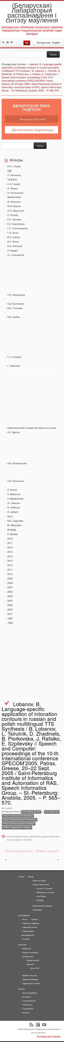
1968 (10, 622)
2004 (10, 600)
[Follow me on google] (8, 42)
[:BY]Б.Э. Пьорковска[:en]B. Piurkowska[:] (19, 819)
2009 (10, 578)
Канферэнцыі (27, 956)
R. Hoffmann (13, 507)
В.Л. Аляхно (13, 237)
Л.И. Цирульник (15, 210)
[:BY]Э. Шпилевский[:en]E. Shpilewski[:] (18, 823)
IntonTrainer (41, 896)
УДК (9, 170)
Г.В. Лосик (12, 232)
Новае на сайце (39, 880)
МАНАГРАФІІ (14, 197)
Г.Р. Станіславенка (17, 228)
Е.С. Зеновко (14, 219)
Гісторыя (26, 939)
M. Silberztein (14, 525)
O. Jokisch (12, 512)
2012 (10, 565)
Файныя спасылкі (29, 975)
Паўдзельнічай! (32, 960)
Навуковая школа (29, 927)
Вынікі (30, 876)
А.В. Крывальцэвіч (17, 463)
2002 (10, 609)
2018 (10, 538)
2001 (10, 613)
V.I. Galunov (13, 503)
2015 (10, 551)
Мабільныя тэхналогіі (45, 892)
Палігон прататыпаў (40, 884)
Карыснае (22, 944)
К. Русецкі (12, 215)
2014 (10, 556)
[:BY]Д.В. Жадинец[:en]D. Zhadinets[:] (18, 815)
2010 (10, 574)
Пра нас (21, 988)
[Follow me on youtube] (12, 42)
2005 (10, 596)
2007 (10, 587)
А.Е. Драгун (13, 432)
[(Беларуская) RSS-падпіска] (4, 42)
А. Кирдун (12, 250)
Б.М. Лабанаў (14, 246)
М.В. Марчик (14, 206)
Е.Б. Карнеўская (16, 223)
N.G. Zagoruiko (15, 520)
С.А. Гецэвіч (13, 184)
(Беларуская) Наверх (49, 1036)
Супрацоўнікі (27, 1008)
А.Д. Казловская (15, 303)
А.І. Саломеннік (15, 254)
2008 (10, 582)
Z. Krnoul (12, 489)
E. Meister (12, 534)
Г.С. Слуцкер (14, 356)
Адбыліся (30, 964)
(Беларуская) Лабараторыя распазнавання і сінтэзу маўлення (32, 12)
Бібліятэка (26, 948)
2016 (10, 547)
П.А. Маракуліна (16, 294)
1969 (10, 618)
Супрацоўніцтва (29, 1000)
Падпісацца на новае (31, 983)
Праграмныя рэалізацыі (42, 905)
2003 (10, 605)
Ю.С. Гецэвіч (14, 166)
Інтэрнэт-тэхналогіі (44, 888)
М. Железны (14, 201)
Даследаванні (24, 915)
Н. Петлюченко (15, 192)
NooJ (10, 516)
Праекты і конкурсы (30, 952)
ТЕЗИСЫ (12, 179)
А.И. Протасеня (15, 481)
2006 (10, 591)
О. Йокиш (12, 188)
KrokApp (11, 529)
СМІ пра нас (27, 1004)
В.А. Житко (13, 241)
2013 (10, 560)
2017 (10, 543)
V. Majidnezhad (15, 498)
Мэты (24, 919)
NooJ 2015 (35, 968)
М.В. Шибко (13, 316)
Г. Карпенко (13, 365)
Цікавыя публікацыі (30, 979)
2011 (10, 569)
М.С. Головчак (14, 308)
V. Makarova (13, 494)
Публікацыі (37, 909)
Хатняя (21, 876)
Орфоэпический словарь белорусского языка (31, 427)
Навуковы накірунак (30, 923)
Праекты (34, 919)
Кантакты (26, 1012)
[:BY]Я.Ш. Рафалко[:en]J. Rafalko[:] (17, 827)
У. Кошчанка (14, 175)
